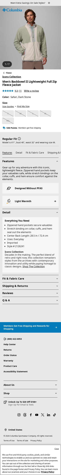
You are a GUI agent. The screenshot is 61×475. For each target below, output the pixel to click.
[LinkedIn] (49, 415)
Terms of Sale (22, 440)
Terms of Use (9, 440)
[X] (43, 415)
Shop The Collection (34, 266)
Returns (8, 349)
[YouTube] (37, 415)
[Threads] (25, 415)
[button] (19, 138)
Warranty (8, 360)
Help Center (10, 344)
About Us (9, 385)
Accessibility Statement (16, 371)
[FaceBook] (31, 415)
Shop (6, 393)
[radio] (8, 113)
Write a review (31, 90)
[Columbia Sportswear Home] (12, 10)
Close (56, 449)
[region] (30, 37)
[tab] (8, 153)
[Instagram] (19, 415)
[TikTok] (54, 415)
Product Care (10, 366)
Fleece (9, 73)
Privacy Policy (36, 440)
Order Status (10, 355)
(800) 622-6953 (14, 339)
